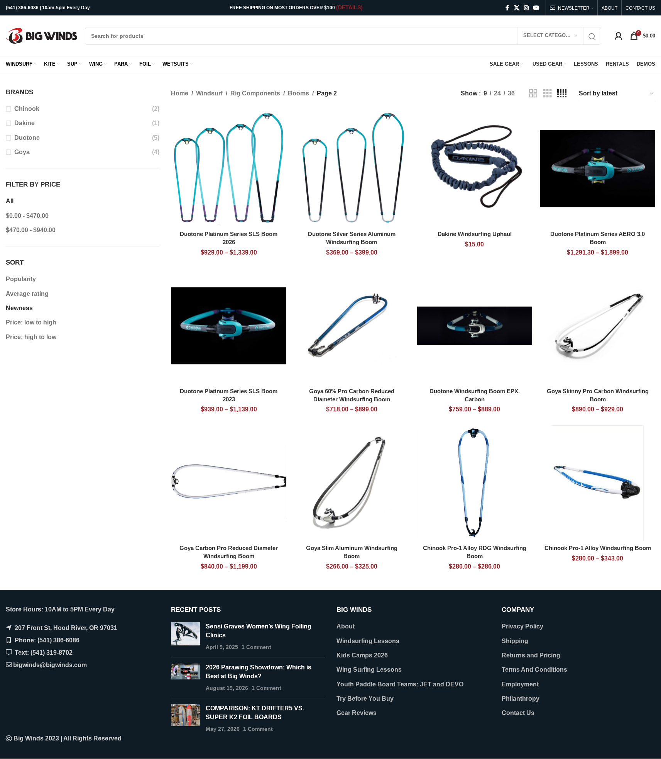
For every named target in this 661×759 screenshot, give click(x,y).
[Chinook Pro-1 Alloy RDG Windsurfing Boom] (475, 483)
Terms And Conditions (534, 669)
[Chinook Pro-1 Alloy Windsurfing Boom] (597, 483)
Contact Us (518, 713)
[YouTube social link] (536, 8)
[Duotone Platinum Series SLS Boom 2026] (228, 168)
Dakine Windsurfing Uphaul (475, 234)
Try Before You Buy (365, 698)
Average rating (27, 293)
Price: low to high (31, 322)
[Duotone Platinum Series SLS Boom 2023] (228, 326)
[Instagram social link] (526, 8)
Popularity (21, 279)
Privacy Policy (522, 626)
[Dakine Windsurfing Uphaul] (475, 168)
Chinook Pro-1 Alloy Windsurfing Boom (597, 548)
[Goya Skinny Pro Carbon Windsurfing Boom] (597, 326)
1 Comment (256, 647)
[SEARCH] (592, 37)
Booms (298, 93)
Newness (19, 308)
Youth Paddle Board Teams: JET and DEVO (399, 684)
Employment (520, 684)
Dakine (24, 123)
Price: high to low (31, 337)
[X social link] (517, 8)
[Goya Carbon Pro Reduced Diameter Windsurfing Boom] (228, 483)
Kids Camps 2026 (362, 655)
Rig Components (255, 93)
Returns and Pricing (531, 655)
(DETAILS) (349, 7)
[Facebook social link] (507, 8)
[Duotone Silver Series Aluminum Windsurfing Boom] (351, 168)
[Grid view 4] (561, 93)
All (10, 201)
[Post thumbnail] (185, 636)
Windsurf (209, 93)
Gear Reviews (356, 713)
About (345, 626)
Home (179, 93)
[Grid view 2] (533, 93)
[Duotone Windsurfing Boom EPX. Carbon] (475, 326)
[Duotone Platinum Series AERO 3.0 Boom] (597, 168)
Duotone (27, 137)
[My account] (618, 36)
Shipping (515, 641)
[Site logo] (41, 35)
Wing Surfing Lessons (369, 669)
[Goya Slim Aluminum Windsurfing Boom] (351, 483)
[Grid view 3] (547, 93)
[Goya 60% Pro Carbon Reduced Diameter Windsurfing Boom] (351, 326)
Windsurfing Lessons (367, 641)
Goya (22, 152)
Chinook (26, 108)
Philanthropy (520, 698)
